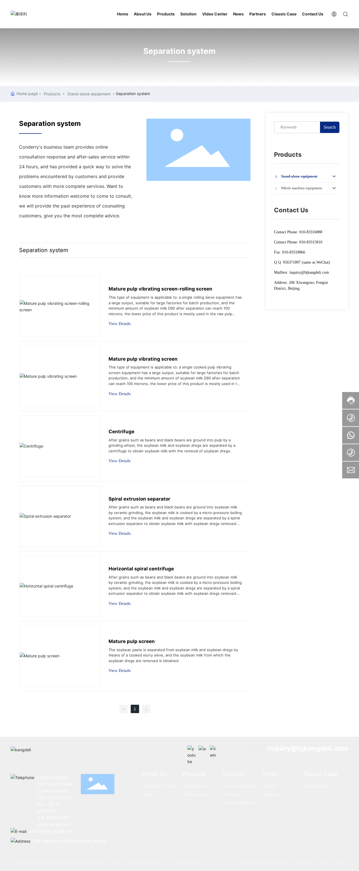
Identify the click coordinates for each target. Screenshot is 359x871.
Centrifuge (121, 431)
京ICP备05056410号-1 (144, 862)
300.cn (326, 862)
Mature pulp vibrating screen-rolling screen (160, 289)
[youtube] (191, 749)
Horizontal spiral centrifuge (141, 569)
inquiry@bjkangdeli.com (309, 272)
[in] (203, 749)
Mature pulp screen (132, 641)
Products (52, 93)
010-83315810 (310, 242)
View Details (120, 323)
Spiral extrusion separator (139, 499)
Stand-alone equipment (89, 93)
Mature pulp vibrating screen (143, 359)
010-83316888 (310, 232)
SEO (340, 862)
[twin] (214, 749)
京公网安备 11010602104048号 (264, 862)
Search (330, 127)
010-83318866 (293, 252)
